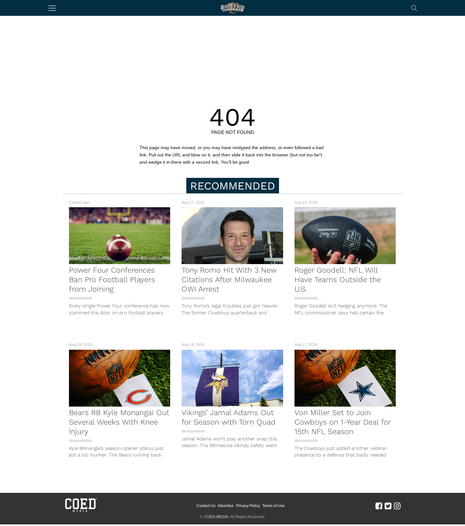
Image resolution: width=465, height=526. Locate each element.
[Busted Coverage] (232, 8)
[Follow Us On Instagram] (397, 506)
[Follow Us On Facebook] (379, 506)
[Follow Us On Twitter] (388, 506)
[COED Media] (80, 511)
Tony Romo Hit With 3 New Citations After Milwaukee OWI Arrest (229, 279)
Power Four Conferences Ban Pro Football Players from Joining (112, 279)
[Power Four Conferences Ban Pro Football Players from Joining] (119, 235)
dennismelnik (80, 298)
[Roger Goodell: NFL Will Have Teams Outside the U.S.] (345, 235)
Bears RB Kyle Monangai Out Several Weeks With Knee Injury (119, 422)
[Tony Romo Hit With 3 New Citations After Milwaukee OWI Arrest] (232, 235)
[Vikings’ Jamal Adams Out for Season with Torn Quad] (232, 378)
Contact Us (205, 506)
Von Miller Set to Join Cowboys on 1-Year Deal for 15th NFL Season (342, 422)
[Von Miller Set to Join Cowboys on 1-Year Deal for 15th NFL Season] (345, 378)
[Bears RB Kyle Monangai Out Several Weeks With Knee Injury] (119, 378)
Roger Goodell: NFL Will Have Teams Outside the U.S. (337, 279)
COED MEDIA (216, 517)
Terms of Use (273, 506)
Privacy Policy (248, 506)
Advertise (226, 506)
